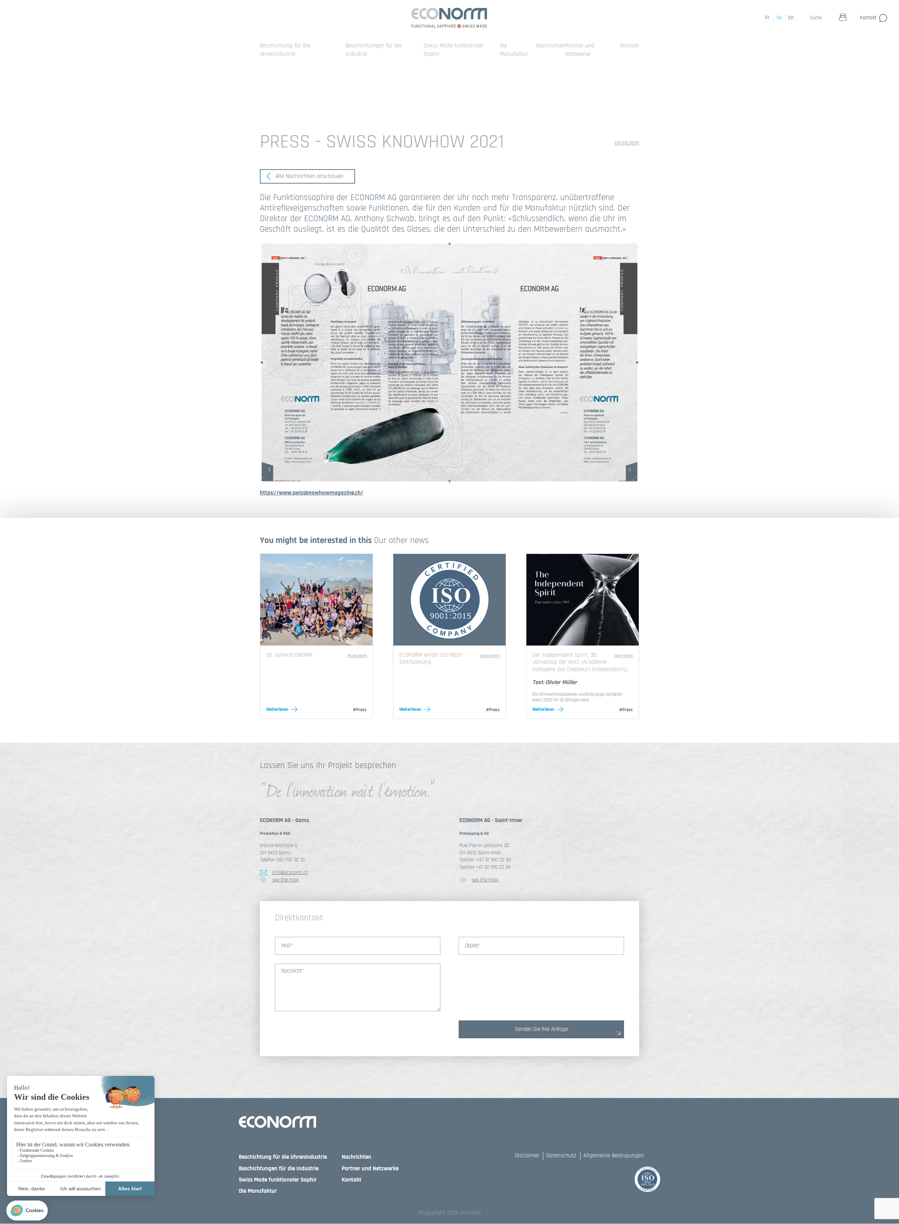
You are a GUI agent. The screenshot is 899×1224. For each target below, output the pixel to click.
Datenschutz (561, 1155)
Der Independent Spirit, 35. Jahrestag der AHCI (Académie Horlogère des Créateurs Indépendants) (580, 662)
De (779, 17)
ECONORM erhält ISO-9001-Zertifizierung (431, 658)
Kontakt (868, 17)
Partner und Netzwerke (580, 50)
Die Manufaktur (514, 50)
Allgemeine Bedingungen (613, 1155)
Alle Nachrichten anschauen (308, 176)
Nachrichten (550, 45)
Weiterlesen (277, 709)
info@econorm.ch (290, 872)
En (791, 17)
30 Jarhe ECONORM (289, 655)
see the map (285, 879)
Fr (767, 17)
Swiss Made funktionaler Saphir (278, 1180)
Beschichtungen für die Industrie (279, 1168)
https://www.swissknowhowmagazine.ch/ (311, 493)
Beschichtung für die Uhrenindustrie (285, 50)
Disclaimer (527, 1155)
